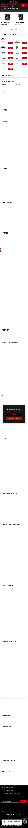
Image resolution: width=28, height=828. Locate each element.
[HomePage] (2, 787)
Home (2, 808)
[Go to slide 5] (16, 29)
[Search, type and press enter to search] (23, 1)
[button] (2, 2)
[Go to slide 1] (11, 29)
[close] (23, 407)
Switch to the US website (14, 418)
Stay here (14, 414)
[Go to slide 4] (15, 29)
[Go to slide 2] (12, 29)
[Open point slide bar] (0, 250)
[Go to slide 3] (14, 29)
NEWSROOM (3, 811)
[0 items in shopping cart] (26, 1)
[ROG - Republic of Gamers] (14, 2)
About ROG (3, 805)
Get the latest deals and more (8, 799)
